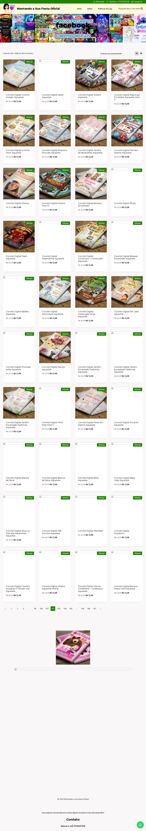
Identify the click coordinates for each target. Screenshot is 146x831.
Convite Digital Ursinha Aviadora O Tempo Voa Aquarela (18, 588)
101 (47, 608)
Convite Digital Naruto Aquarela (53, 368)
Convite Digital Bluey (125, 203)
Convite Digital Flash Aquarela (16, 257)
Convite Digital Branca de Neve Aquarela (53, 479)
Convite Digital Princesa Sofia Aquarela (18, 368)
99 (35, 608)
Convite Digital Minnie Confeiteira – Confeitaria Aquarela (90, 588)
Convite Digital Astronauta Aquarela (52, 312)
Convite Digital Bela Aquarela (88, 479)
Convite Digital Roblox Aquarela (89, 96)
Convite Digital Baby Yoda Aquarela (124, 479)
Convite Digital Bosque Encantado (90, 204)
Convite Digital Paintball (90, 531)
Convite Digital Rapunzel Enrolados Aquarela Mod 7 (127, 97)
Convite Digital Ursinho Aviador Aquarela (18, 96)
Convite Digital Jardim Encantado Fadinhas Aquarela (89, 369)
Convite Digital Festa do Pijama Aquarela (90, 423)
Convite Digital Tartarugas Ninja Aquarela (86, 314)
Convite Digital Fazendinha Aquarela (53, 257)
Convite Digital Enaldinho (121, 532)
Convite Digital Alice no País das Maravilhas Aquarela (18, 533)
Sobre (89, 8)
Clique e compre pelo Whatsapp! (19, 107)
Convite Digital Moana (17, 203)
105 (70, 608)
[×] (140, 824)
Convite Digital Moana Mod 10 (53, 204)
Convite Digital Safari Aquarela (53, 96)
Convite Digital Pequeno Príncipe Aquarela (54, 151)
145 (82, 608)
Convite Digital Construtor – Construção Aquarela (90, 258)
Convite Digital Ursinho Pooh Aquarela (18, 151)
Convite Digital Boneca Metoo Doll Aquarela (126, 587)
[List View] (141, 53)
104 (64, 608)
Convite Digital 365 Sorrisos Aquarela (51, 532)
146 (88, 608)
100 (41, 608)
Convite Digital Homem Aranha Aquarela (126, 151)
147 (94, 608)
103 (58, 608)
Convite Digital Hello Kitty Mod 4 (52, 423)
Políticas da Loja (105, 8)
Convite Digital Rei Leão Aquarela (126, 312)
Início (79, 8)
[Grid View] (136, 53)
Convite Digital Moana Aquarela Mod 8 (53, 587)
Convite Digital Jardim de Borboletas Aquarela (90, 151)
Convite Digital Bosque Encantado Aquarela (126, 257)
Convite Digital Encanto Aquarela (126, 423)
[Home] (64, 32)
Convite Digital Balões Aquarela (17, 312)
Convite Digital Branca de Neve (17, 479)
